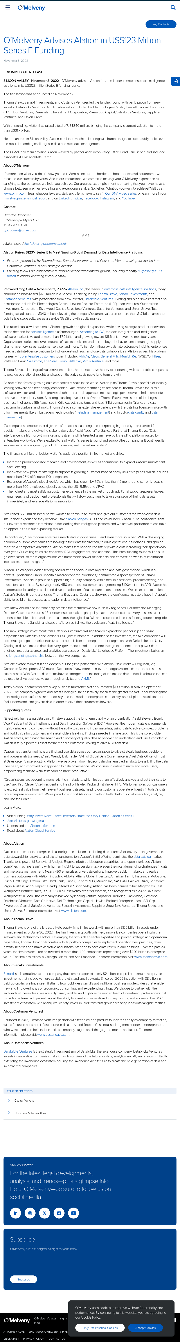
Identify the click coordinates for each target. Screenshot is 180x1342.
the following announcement (45, 243)
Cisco (95, 356)
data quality (136, 412)
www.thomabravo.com (150, 956)
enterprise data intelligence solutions (130, 289)
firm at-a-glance (14, 198)
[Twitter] (44, 1213)
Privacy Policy (33, 1338)
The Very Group (55, 361)
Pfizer (156, 356)
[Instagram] (30, 1213)
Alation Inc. (76, 289)
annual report (36, 198)
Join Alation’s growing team (27, 820)
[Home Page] (31, 7)
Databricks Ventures (99, 298)
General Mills (110, 356)
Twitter (77, 198)
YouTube (128, 198)
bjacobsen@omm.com (20, 230)
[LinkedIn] (15, 1213)
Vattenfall (74, 361)
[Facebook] (59, 1213)
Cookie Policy (90, 1317)
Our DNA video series (120, 193)
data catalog (142, 856)
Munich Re (128, 356)
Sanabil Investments (133, 293)
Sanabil (9, 973)
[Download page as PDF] (175, 81)
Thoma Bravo (107, 293)
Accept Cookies (145, 1328)
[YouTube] (73, 1213)
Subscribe (23, 1279)
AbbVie (84, 356)
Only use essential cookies (100, 1328)
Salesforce (34, 361)
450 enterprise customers (36, 356)
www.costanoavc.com (53, 1034)
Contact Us (57, 1338)
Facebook (91, 198)
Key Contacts (161, 24)
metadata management (92, 412)
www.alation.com (73, 910)
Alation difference (42, 825)
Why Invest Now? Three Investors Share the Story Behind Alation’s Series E (81, 815)
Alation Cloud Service (40, 830)
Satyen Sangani (77, 518)
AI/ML (85, 678)
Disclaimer (11, 1338)
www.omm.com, (15, 193)
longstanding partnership (27, 655)
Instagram (107, 198)
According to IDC (92, 331)
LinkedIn (65, 198)
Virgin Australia (93, 361)
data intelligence (42, 331)
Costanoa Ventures (17, 298)
